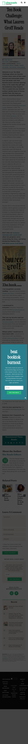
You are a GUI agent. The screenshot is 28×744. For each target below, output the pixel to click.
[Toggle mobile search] (21, 2)
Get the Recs (14, 392)
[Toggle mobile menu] (25, 2)
